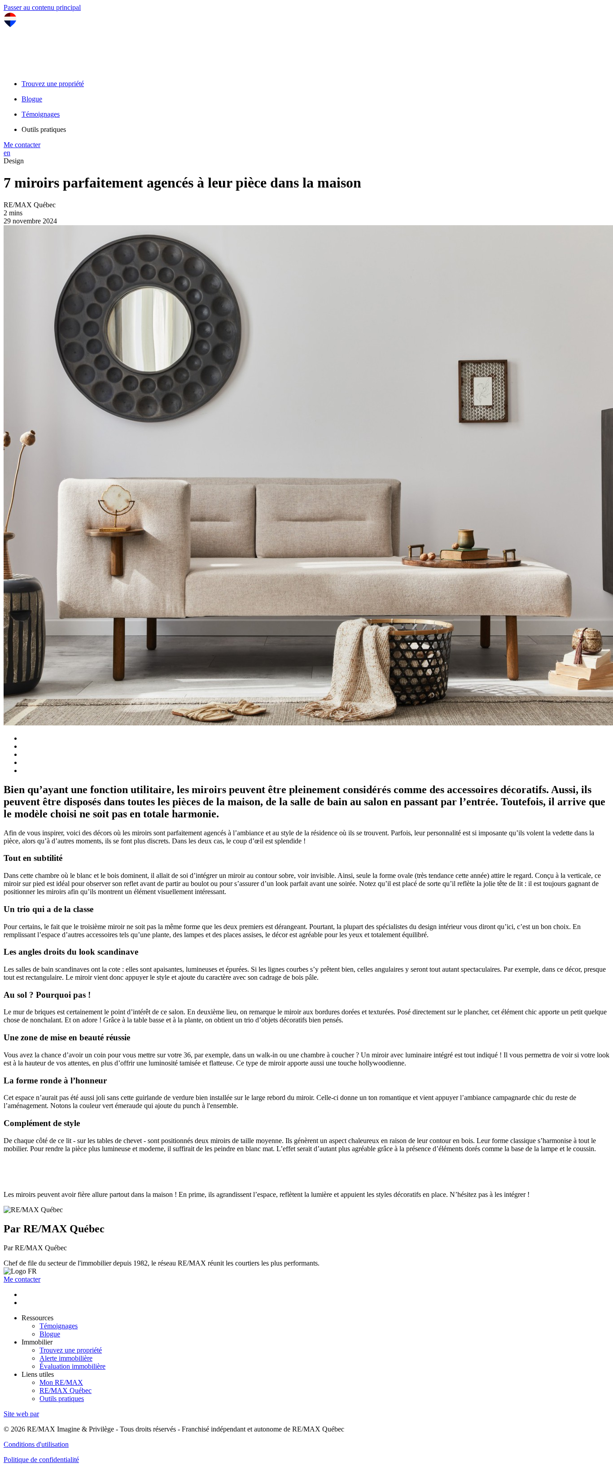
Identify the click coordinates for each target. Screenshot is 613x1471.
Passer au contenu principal (42, 7)
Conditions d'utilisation (36, 1444)
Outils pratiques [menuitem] (44, 129)
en (7, 153)
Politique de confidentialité (41, 1459)
